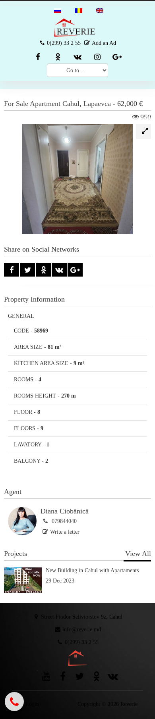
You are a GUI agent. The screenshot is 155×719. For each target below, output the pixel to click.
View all (138, 554)
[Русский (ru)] (57, 10)
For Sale (16, 104)
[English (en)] (100, 10)
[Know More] (77, 591)
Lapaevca (97, 104)
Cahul (70, 104)
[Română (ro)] (79, 10)
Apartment (45, 104)
